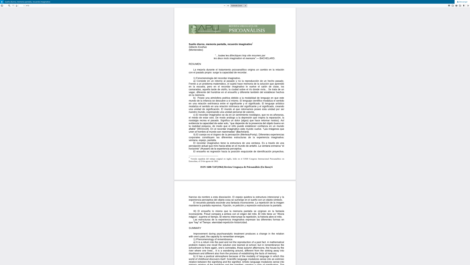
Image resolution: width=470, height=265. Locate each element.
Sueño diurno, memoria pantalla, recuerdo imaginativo (27, 2)
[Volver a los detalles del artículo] (2, 2)
